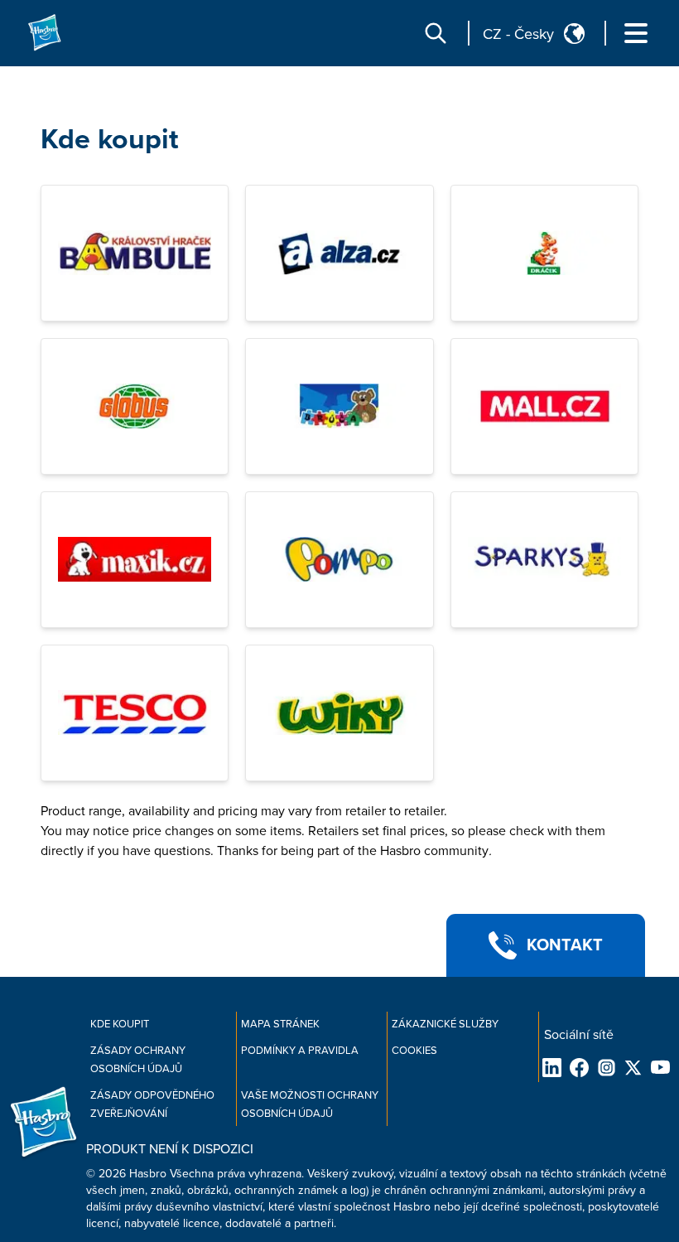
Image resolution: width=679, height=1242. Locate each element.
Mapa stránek (280, 1024)
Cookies (414, 1050)
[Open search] (435, 33)
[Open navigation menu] (636, 33)
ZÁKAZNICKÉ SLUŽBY (445, 1024)
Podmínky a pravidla (300, 1050)
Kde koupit (109, 140)
